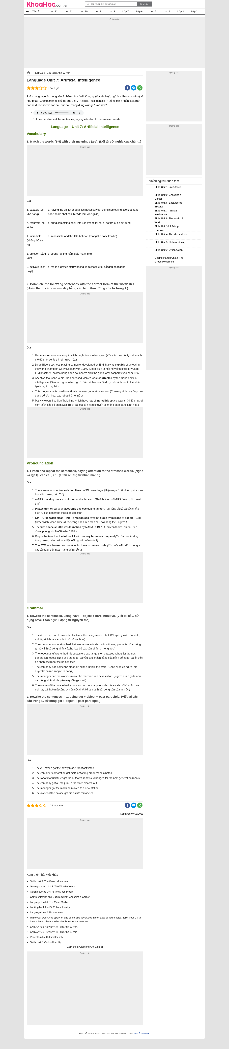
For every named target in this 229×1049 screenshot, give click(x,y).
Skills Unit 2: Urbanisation (169, 249)
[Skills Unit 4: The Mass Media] (150, 235)
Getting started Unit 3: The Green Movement (169, 259)
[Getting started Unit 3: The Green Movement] (150, 259)
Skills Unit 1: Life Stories (168, 187)
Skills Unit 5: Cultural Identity (170, 242)
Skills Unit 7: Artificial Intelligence (166, 212)
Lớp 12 (39, 72)
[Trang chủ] (48, 4)
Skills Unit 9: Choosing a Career (168, 196)
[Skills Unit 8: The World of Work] (150, 220)
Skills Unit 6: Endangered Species (168, 204)
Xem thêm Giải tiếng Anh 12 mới (85, 946)
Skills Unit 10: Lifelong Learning (167, 228)
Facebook (145, 1033)
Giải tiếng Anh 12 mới (58, 72)
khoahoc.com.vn (29, 73)
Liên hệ (137, 1033)
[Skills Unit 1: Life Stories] (150, 188)
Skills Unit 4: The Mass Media (171, 234)
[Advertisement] (114, 44)
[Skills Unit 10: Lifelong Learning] (150, 228)
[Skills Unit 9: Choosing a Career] (150, 196)
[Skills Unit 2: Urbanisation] (150, 251)
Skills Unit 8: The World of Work (169, 220)
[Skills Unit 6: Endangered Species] (150, 204)
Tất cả (35, 11)
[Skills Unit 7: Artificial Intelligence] (150, 212)
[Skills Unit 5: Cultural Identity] (150, 243)
